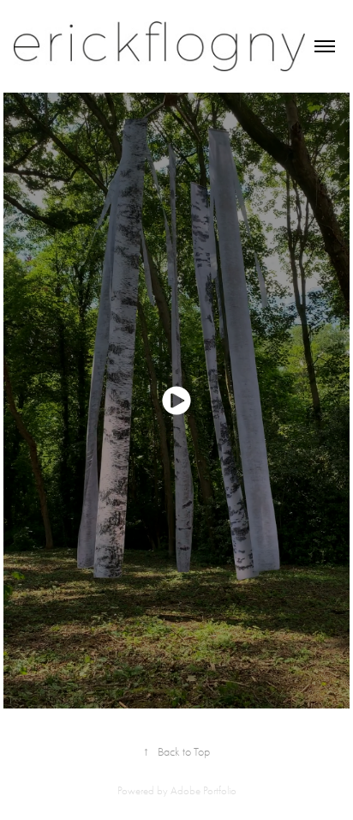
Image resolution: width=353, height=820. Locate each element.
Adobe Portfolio (203, 790)
